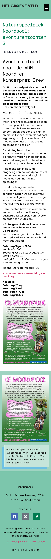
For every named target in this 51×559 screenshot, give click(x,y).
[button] (46, 7)
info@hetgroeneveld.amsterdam (26, 541)
